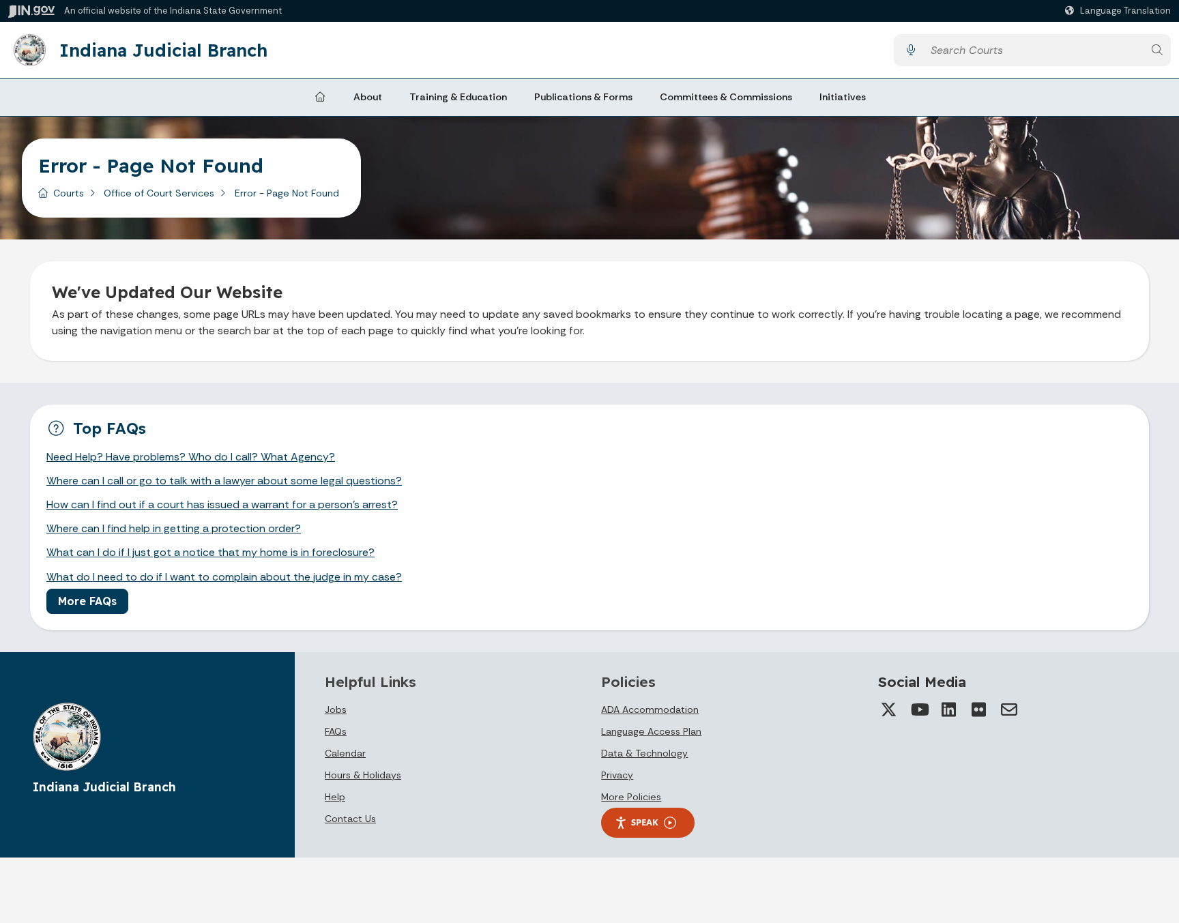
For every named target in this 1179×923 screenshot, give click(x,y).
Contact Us (350, 818)
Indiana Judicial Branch (163, 50)
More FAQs (87, 601)
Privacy (617, 775)
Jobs (336, 709)
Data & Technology (644, 753)
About (367, 97)
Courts (68, 193)
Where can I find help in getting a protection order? (173, 528)
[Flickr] (979, 709)
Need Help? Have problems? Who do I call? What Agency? (190, 457)
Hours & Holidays (363, 775)
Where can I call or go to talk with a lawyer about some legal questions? (224, 480)
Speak (644, 822)
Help (335, 797)
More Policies (631, 797)
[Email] (1009, 709)
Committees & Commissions (726, 97)
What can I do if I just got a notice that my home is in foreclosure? (210, 552)
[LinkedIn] (949, 709)
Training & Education (458, 97)
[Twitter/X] (889, 709)
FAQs (336, 731)
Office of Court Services (159, 193)
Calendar (345, 753)
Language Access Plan (651, 731)
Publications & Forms (583, 97)
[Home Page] (320, 98)
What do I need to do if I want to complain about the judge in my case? (224, 577)
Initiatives (842, 97)
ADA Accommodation (650, 709)
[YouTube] (919, 709)
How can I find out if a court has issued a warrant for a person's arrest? (222, 504)
